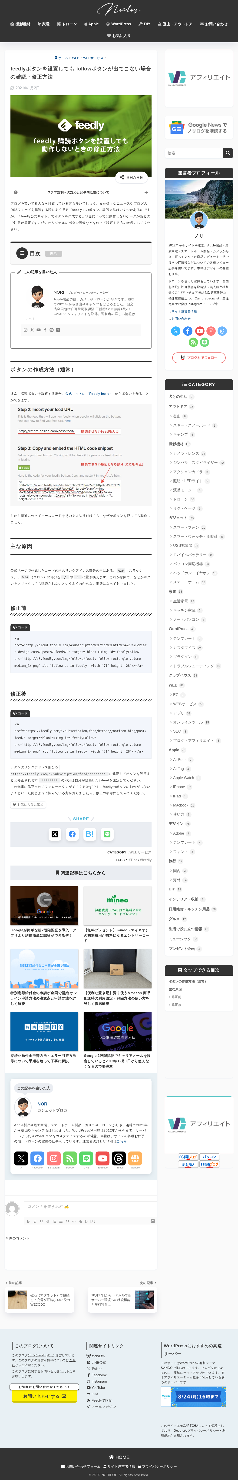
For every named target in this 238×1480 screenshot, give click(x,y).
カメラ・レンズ (189, 453)
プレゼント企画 (184, 949)
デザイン (179, 824)
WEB (176, 685)
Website (135, 1167)
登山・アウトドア (177, 24)
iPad (179, 796)
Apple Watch (186, 778)
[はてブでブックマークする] (89, 834)
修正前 (176, 997)
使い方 (181, 814)
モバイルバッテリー (192, 555)
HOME (121, 1457)
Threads (119, 1167)
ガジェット (181, 518)
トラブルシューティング (196, 666)
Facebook (37, 1167)
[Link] (80, 1221)
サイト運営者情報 (120, 1466)
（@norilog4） (41, 1355)
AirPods (182, 760)
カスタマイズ (187, 648)
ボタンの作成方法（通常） (188, 981)
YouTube (103, 1167)
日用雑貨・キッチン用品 (192, 909)
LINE (86, 1167)
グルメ (177, 919)
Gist (94, 1394)
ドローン (69, 24)
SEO (179, 731)
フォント (183, 852)
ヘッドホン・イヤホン (194, 573)
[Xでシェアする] (55, 834)
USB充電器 (185, 546)
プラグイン (185, 657)
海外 (180, 880)
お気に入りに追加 (30, 804)
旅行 (175, 861)
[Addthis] (58, 330)
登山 (179, 416)
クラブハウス (183, 675)
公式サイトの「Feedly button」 (90, 393)
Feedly (70, 1167)
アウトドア (181, 406)
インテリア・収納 (186, 899)
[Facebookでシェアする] (72, 834)
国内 (179, 871)
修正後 (176, 1005)
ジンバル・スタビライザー (198, 463)
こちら (31, 319)
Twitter (96, 1369)
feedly (147, 860)
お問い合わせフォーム (83, 1466)
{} (86, 1221)
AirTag (181, 769)
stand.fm (98, 1356)
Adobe (181, 833)
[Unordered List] (61, 1221)
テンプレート (187, 638)
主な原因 (175, 989)
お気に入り (121, 36)
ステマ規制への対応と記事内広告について (78, 192)
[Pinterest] (52, 330)
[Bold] (28, 1221)
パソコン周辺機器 (191, 564)
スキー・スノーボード (194, 425)
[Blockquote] (67, 1221)
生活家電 (183, 601)
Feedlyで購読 (101, 1400)
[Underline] (41, 1221)
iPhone (182, 787)
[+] (93, 1221)
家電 (45, 24)
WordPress (120, 24)
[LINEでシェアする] (107, 834)
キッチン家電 (187, 610)
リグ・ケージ (187, 508)
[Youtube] (38, 330)
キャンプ (183, 434)
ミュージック (183, 939)
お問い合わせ (216, 24)
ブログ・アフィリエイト (196, 741)
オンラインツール (191, 722)
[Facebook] (45, 330)
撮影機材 (22, 24)
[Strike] (48, 1221)
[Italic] (35, 1221)
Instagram (54, 1167)
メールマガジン (103, 1407)
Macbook (183, 805)
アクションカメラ (190, 472)
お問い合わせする (44, 1392)
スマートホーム (189, 582)
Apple (93, 24)
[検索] (228, 153)
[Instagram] (25, 330)
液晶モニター (187, 490)
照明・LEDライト (190, 481)
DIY (146, 24)
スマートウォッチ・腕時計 (198, 536)
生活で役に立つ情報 (188, 929)
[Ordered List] (54, 1221)
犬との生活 (181, 396)
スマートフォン (189, 527)
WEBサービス (140, 852)
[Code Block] (74, 1221)
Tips (133, 860)
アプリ (181, 713)
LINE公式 (98, 1362)
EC (178, 695)
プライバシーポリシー (203, 1430)
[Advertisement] (199, 1049)
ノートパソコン (189, 619)
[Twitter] (32, 330)
